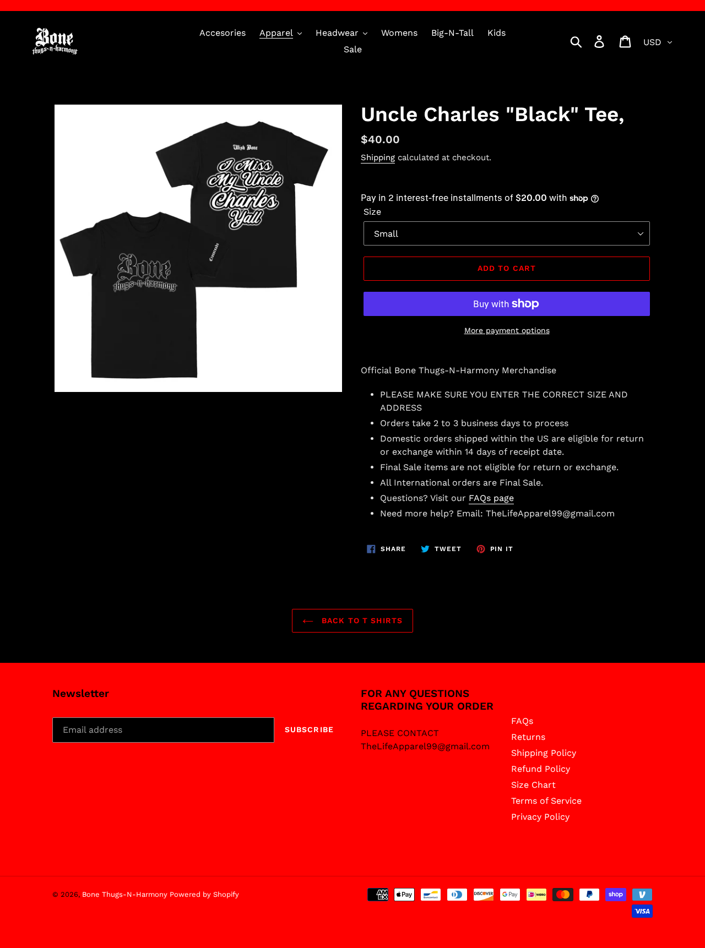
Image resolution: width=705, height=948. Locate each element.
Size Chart (533, 785)
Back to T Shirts (361, 620)
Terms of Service (546, 801)
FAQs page (491, 498)
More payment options (507, 330)
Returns (528, 737)
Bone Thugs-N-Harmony (126, 894)
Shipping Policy (543, 753)
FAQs (522, 721)
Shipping (378, 157)
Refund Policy (540, 769)
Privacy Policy (540, 816)
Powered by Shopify (204, 894)
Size (372, 211)
